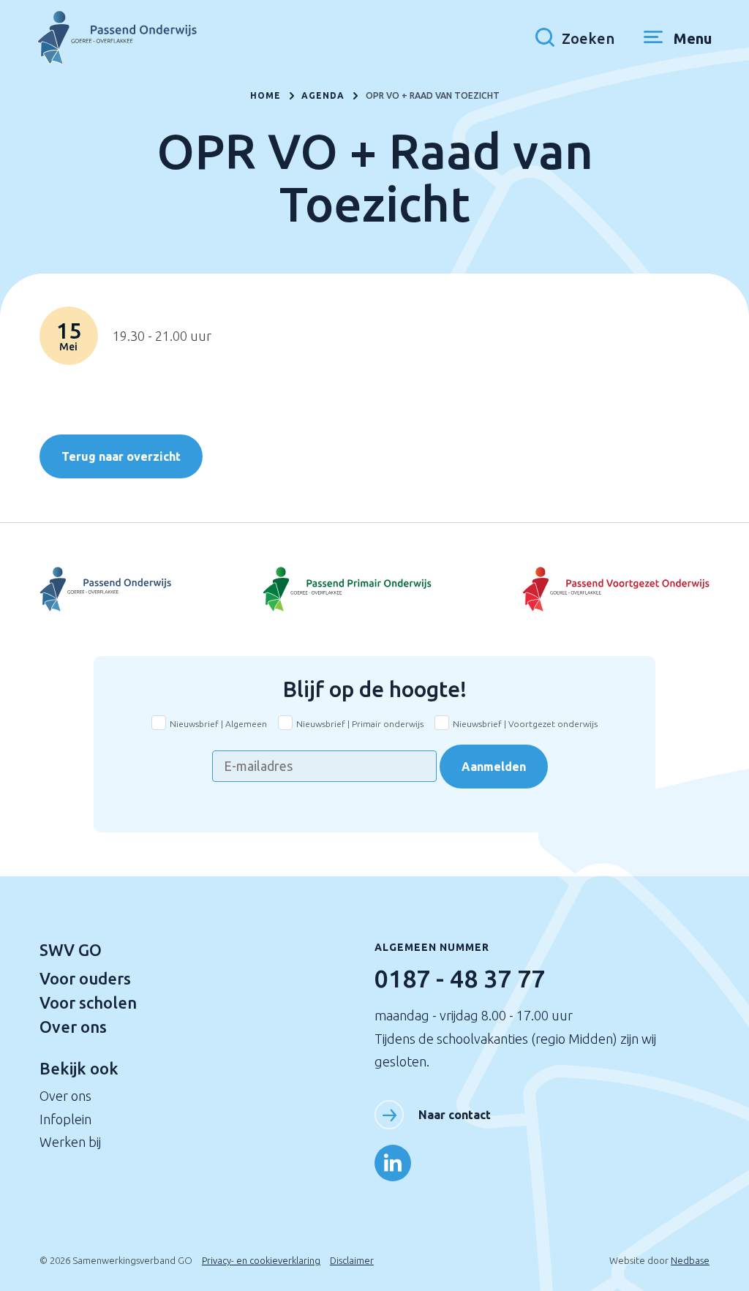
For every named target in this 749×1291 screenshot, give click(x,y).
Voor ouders (85, 978)
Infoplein (65, 1119)
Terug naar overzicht (121, 456)
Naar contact (454, 1115)
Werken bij (70, 1141)
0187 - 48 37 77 (459, 978)
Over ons (73, 1026)
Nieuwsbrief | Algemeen (218, 724)
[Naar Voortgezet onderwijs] (598, 589)
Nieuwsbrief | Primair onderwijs (360, 724)
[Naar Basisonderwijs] (374, 589)
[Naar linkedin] (392, 1163)
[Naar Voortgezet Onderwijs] (151, 589)
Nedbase (690, 1260)
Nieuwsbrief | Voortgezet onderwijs (525, 724)
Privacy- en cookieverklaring (261, 1260)
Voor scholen (88, 1002)
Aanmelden (494, 766)
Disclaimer (352, 1260)
